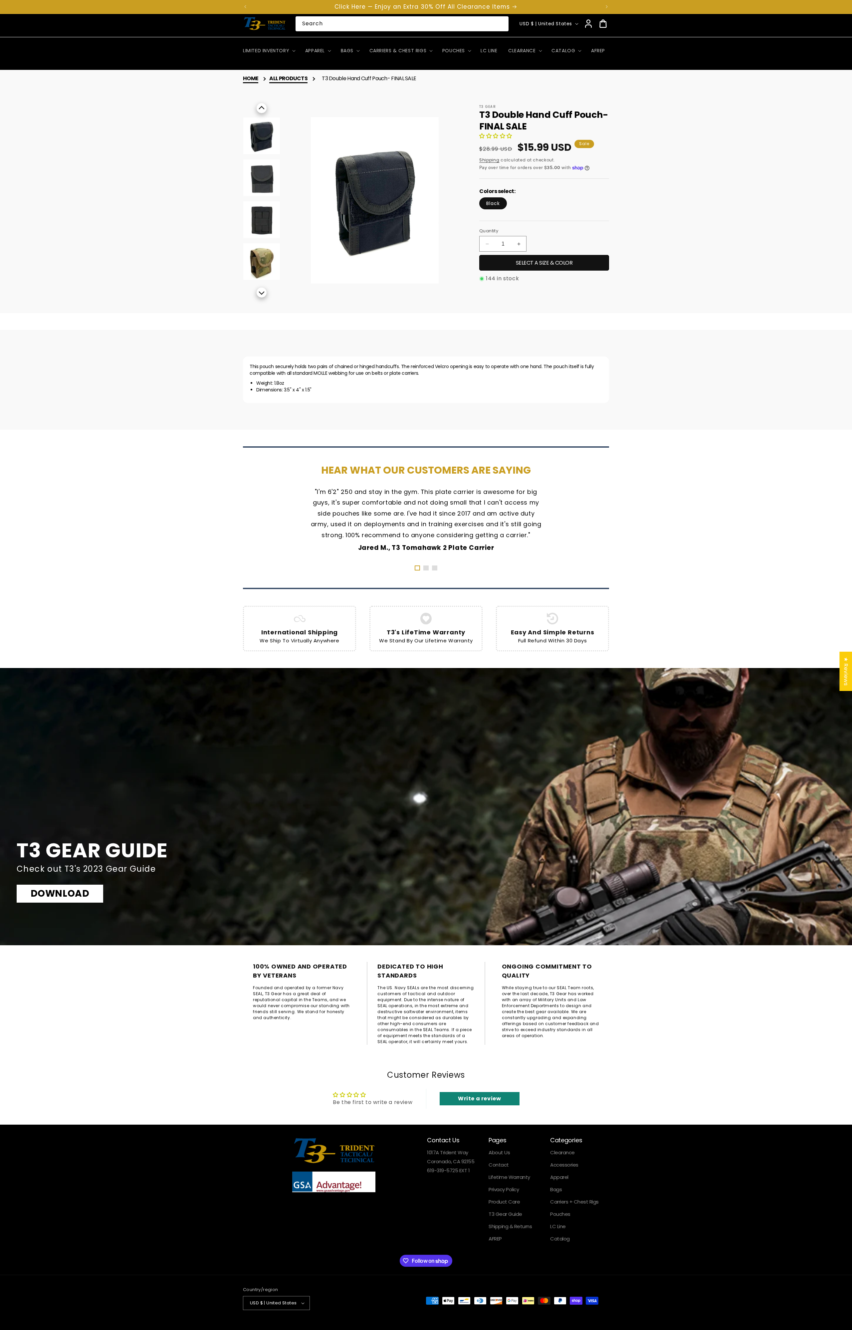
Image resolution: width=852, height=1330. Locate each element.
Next (262, 293)
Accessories (564, 1164)
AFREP (495, 1238)
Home (250, 78)
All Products (288, 78)
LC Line (558, 1226)
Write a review (479, 1098)
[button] (268, 51)
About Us (499, 1152)
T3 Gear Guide (505, 1214)
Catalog (560, 1238)
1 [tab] (417, 567)
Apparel (559, 1177)
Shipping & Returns (510, 1226)
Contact (499, 1164)
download (60, 893)
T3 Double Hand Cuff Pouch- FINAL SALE (369, 78)
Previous (262, 108)
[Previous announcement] (245, 6)
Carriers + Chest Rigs (574, 1201)
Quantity (488, 231)
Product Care (504, 1201)
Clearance (562, 1152)
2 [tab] (426, 567)
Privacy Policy (504, 1189)
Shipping (489, 160)
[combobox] (402, 23)
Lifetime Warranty (509, 1177)
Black (493, 203)
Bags (556, 1189)
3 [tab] (434, 567)
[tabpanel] (426, 519)
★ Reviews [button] (846, 671)
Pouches (560, 1214)
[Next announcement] (606, 6)
